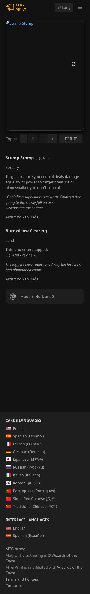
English (19, 428)
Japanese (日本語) (28, 459)
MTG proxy (15, 548)
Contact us (15, 585)
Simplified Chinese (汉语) (34, 498)
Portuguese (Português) (34, 490)
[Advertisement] (45, 363)
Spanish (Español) (28, 436)
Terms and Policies (22, 579)
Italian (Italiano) (26, 475)
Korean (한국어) (26, 483)
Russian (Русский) (28, 467)
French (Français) (28, 443)
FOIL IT (71, 138)
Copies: (12, 138)
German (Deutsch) (29, 451)
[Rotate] (74, 64)
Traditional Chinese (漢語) (35, 506)
